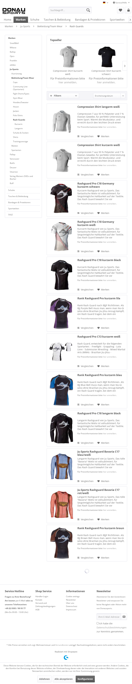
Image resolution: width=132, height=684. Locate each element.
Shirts (15, 137)
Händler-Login (41, 596)
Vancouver (14, 158)
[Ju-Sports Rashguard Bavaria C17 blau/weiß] (61, 466)
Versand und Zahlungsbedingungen (45, 605)
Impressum (71, 609)
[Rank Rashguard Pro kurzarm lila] (61, 313)
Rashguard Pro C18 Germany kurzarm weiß (95, 223)
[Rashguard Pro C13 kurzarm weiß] (61, 351)
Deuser (13, 167)
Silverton (14, 171)
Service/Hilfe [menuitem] (121, 2)
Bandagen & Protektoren (19, 202)
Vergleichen (87, 136)
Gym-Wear (18, 98)
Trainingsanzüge (20, 141)
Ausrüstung (16, 73)
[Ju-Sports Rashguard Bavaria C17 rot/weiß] (61, 504)
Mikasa (13, 47)
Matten (14, 145)
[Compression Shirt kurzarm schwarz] (106, 56)
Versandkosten (62, 645)
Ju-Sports (14, 69)
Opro (12, 56)
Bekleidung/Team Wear (22, 78)
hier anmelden (67, 82)
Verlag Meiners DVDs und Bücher (21, 177)
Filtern (57, 95)
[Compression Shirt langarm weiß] (61, 121)
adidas (13, 65)
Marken (11, 38)
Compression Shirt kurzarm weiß (68, 72)
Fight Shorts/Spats (21, 93)
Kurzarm (18, 124)
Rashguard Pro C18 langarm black (99, 413)
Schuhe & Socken (20, 132)
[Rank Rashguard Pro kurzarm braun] (61, 543)
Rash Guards (19, 119)
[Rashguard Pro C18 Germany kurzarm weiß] (61, 236)
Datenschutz (71, 606)
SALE (10, 214)
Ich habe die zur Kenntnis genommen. (112, 627)
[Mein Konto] (128, 10)
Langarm (19, 128)
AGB (37, 609)
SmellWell (14, 43)
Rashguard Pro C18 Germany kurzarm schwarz (95, 185)
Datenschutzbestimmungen (112, 627)
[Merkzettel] (120, 10)
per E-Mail (20, 600)
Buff (12, 183)
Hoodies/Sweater (20, 102)
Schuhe (11, 190)
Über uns (70, 603)
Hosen (16, 106)
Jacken (16, 111)
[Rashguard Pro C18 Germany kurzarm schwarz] (61, 198)
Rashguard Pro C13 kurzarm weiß (98, 336)
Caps (15, 82)
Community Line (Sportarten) (20, 88)
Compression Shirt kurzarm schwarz (106, 72)
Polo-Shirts (18, 115)
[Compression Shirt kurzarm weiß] (67, 56)
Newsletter (71, 599)
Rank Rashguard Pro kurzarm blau (99, 375)
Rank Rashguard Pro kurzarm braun (100, 528)
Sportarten (16, 150)
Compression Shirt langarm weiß (98, 107)
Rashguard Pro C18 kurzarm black (99, 260)
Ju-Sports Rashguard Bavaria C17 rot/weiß (98, 491)
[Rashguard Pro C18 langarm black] (61, 428)
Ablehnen (44, 678)
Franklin (13, 60)
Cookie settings (73, 596)
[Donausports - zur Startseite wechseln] (14, 11)
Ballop (12, 51)
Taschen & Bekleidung (18, 196)
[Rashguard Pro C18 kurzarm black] (61, 275)
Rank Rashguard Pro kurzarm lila (98, 298)
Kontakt (38, 599)
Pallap (12, 154)
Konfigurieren (85, 678)
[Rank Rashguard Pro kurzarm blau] (61, 390)
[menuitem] (70, 10)
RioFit (12, 163)
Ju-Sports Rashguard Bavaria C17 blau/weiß (98, 453)
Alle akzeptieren (64, 678)
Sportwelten (13, 208)
